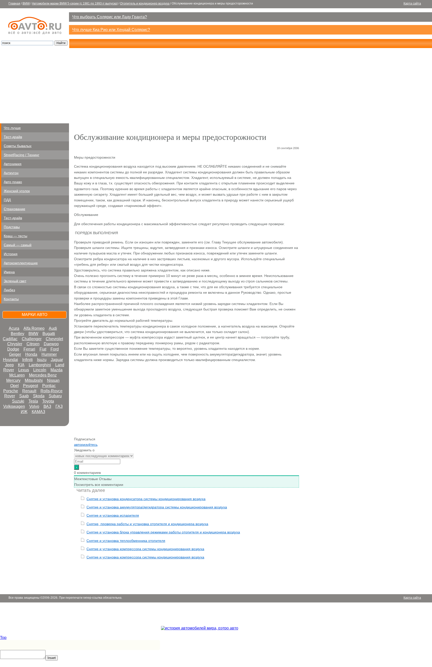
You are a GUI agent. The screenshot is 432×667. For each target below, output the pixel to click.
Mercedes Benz (43, 375)
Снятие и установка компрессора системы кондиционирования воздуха (145, 549)
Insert (52, 658)
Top (3, 637)
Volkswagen (14, 406)
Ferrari (29, 349)
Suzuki (18, 401)
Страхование (14, 209)
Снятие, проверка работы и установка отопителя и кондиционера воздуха (147, 524)
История (11, 254)
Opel (14, 386)
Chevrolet (54, 339)
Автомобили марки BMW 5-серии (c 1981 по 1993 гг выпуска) (75, 3)
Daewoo (51, 344)
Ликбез (9, 290)
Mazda (56, 370)
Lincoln (39, 370)
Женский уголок (17, 191)
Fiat (43, 349)
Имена (9, 272)
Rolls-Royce (51, 391)
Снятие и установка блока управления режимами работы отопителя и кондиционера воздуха (163, 532)
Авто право (13, 182)
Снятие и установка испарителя (112, 515)
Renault (29, 391)
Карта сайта (412, 3)
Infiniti (27, 360)
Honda (31, 354)
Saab (24, 396)
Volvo (34, 406)
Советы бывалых (18, 146)
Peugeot (30, 386)
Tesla (33, 401)
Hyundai (10, 360)
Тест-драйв (13, 137)
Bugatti (48, 333)
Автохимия (13, 164)
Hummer (49, 354)
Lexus (23, 370)
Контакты (11, 299)
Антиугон (11, 173)
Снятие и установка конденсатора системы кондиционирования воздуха (146, 499)
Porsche (10, 391)
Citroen (33, 344)
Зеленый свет (15, 281)
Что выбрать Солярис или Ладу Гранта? (109, 17)
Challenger (32, 339)
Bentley (17, 333)
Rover (9, 396)
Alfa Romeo (34, 328)
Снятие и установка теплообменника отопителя (125, 541)
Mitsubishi (34, 380)
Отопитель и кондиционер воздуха (145, 3)
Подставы (12, 227)
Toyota (48, 401)
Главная (14, 3)
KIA (21, 365)
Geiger (15, 354)
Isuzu (41, 360)
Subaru (55, 396)
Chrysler (14, 344)
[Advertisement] (216, 86)
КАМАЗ (38, 412)
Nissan (53, 380)
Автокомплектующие (21, 263)
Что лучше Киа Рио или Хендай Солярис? (111, 30)
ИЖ (24, 412)
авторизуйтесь (86, 445)
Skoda (38, 396)
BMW (26, 3)
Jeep (9, 365)
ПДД (7, 200)
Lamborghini (40, 365)
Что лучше (12, 128)
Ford (54, 349)
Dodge (13, 349)
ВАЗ (47, 406)
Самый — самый (18, 245)
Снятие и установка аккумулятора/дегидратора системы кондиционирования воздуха (156, 507)
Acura (14, 328)
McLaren (17, 375)
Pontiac (49, 386)
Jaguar (57, 360)
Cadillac (10, 339)
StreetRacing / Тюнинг (21, 155)
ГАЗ (59, 406)
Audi (53, 328)
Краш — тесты (15, 236)
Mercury (13, 380)
